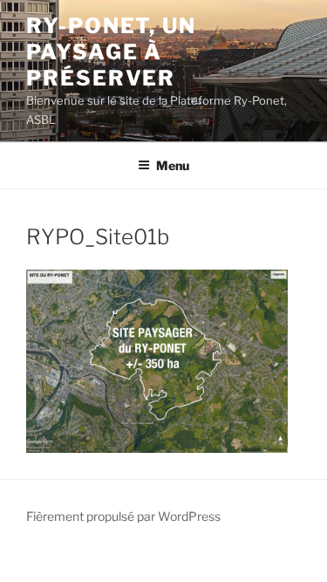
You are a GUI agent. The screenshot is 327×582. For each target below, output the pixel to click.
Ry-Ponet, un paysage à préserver (111, 52)
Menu (172, 165)
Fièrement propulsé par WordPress (123, 516)
